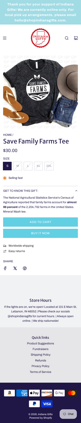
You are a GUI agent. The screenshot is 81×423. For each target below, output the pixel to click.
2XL (49, 165)
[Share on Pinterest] (24, 269)
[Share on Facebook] (5, 269)
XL (38, 165)
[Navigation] (4, 38)
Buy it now (40, 233)
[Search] (66, 38)
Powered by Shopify (40, 417)
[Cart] (75, 38)
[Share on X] (15, 269)
